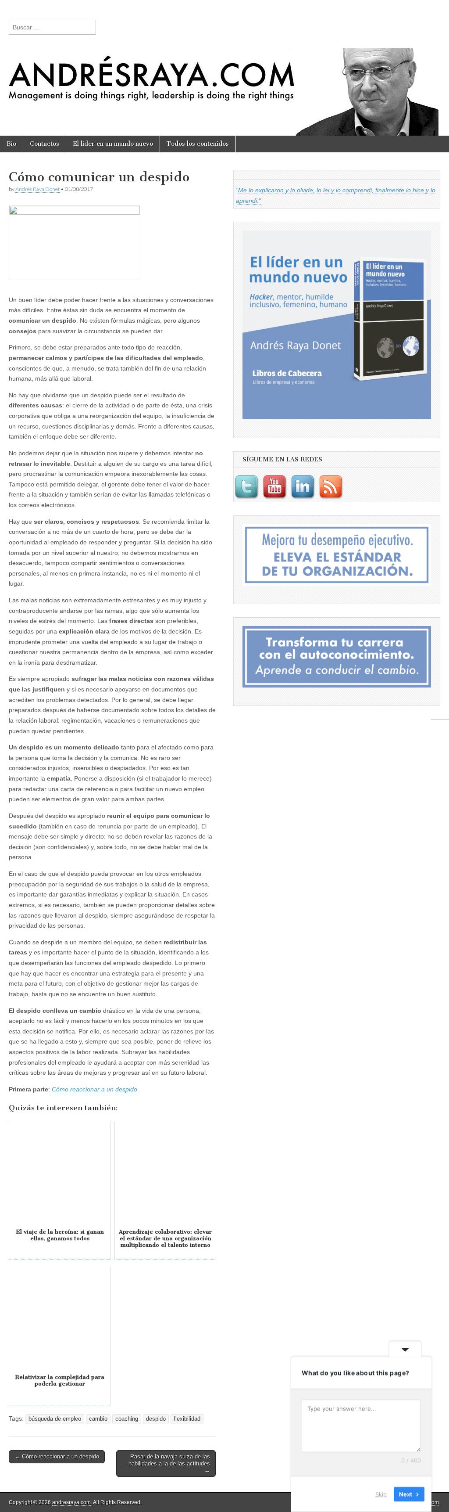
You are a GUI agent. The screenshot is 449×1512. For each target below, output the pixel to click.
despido (156, 1419)
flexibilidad (187, 1419)
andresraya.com (71, 1502)
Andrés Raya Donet (37, 189)
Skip (381, 1494)
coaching (126, 1419)
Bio (11, 144)
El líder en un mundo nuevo (113, 144)
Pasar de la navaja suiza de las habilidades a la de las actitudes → (169, 1463)
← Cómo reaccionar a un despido (56, 1456)
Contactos (44, 144)
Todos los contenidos (198, 144)
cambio (98, 1419)
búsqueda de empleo (55, 1419)
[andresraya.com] (224, 68)
